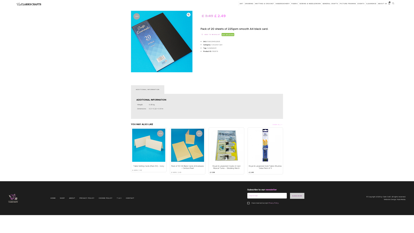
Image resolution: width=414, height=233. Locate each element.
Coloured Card (216, 45)
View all (277, 124)
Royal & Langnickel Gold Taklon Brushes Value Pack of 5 (265, 167)
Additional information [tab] (147, 89)
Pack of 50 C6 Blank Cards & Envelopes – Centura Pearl (187, 167)
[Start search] (393, 3)
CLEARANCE (211, 48)
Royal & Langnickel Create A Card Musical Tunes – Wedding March (226, 167)
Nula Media (401, 199)
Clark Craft (387, 197)
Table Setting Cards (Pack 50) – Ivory (148, 166)
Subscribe (297, 196)
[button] (189, 15)
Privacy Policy (273, 203)
